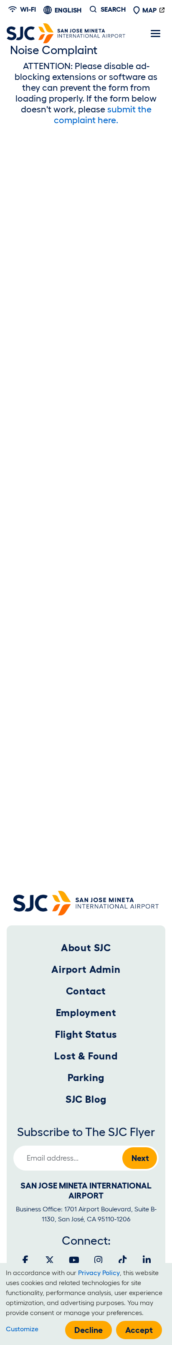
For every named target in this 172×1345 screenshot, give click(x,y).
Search (113, 9)
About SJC (86, 947)
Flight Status (86, 1034)
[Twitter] (49, 1260)
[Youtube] (74, 1260)
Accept (139, 1330)
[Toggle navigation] (155, 33)
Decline (88, 1330)
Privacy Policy (99, 1272)
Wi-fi (28, 9)
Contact (86, 991)
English (68, 10)
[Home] (66, 33)
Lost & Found (86, 1056)
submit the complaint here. (103, 114)
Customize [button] (22, 1329)
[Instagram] (98, 1260)
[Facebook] (25, 1260)
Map (149, 10)
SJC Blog (86, 1099)
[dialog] (86, 1304)
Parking (86, 1077)
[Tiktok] (122, 1260)
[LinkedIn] (146, 1260)
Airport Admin (85, 969)
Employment (86, 1012)
